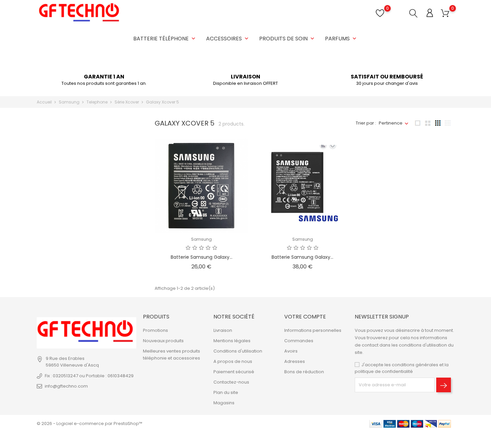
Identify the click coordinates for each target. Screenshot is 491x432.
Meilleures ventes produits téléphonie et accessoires (171, 354)
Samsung (201, 239)
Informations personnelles (312, 330)
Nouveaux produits (163, 341)
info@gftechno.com (66, 386)
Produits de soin (287, 38)
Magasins (223, 403)
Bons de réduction (304, 372)
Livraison (222, 330)
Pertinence (390, 123)
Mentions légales (232, 341)
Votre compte (305, 316)
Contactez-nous (231, 382)
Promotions (155, 330)
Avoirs (291, 351)
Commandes (298, 341)
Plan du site (225, 392)
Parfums (341, 38)
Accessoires (228, 38)
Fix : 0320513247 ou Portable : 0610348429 (89, 376)
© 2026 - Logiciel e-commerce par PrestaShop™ (89, 423)
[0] (445, 13)
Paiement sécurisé (233, 372)
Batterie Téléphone (165, 38)
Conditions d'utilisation (237, 351)
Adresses (294, 361)
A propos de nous (232, 361)
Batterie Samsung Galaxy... (201, 257)
